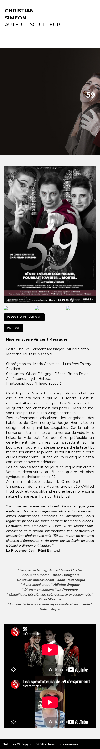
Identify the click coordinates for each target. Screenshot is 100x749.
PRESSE (13, 328)
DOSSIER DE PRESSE (24, 317)
